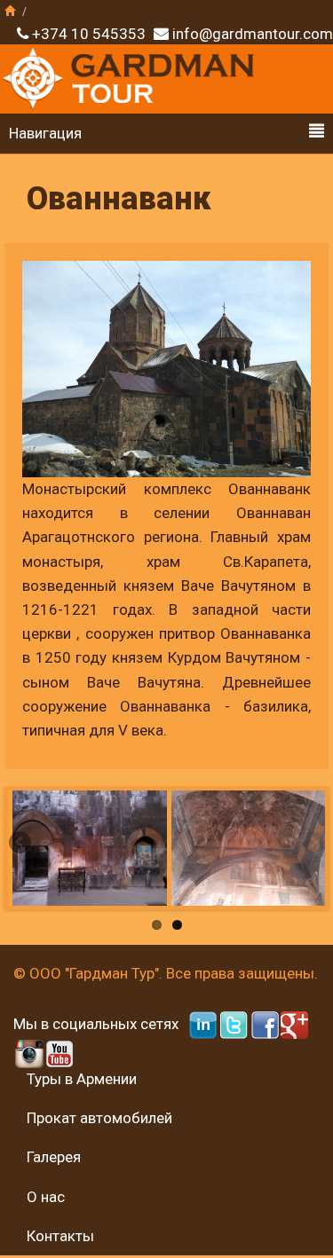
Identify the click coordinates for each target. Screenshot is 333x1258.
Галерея (54, 1157)
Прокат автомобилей (99, 1118)
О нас (46, 1197)
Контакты (60, 1236)
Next (311, 843)
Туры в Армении (82, 1079)
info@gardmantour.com (252, 34)
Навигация (45, 133)
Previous (21, 843)
